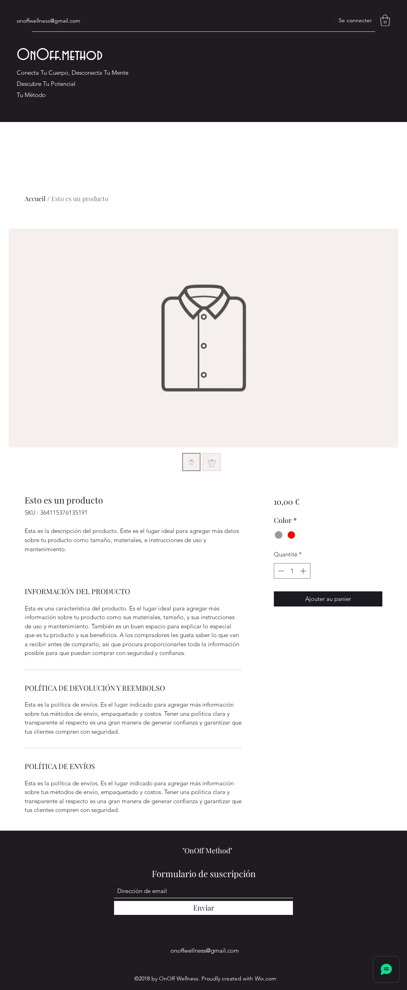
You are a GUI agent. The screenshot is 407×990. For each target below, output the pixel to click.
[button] (385, 20)
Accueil (35, 198)
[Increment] (303, 571)
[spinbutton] (291, 571)
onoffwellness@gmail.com (48, 20)
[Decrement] (280, 571)
